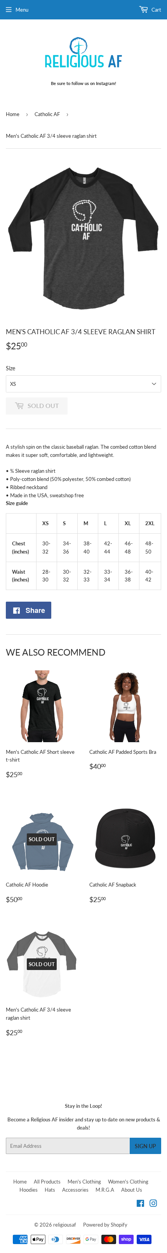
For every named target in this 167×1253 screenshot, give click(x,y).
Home (12, 114)
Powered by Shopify (105, 1225)
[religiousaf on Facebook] (140, 1204)
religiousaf (64, 1225)
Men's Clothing (84, 1181)
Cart (155, 10)
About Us (131, 1190)
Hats (50, 1190)
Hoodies (28, 1190)
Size (10, 368)
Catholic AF (47, 114)
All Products (47, 1181)
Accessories (75, 1190)
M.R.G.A (105, 1190)
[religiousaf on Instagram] (153, 1204)
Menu (22, 10)
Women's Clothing (128, 1181)
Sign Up (145, 1146)
